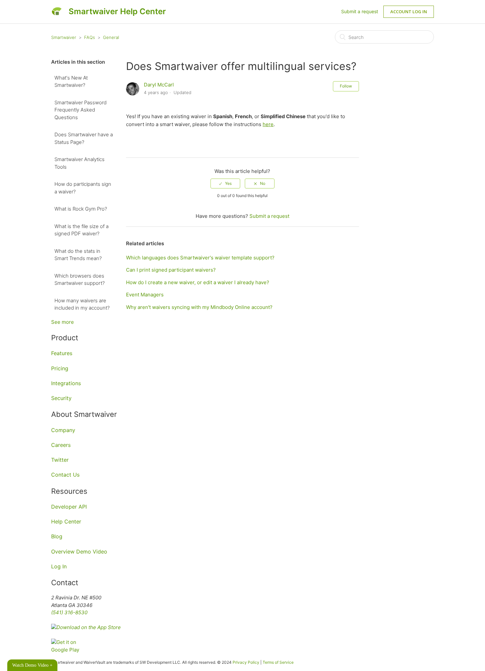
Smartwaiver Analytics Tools (79, 163)
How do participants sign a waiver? (82, 188)
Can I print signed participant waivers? (171, 270)
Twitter (60, 459)
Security (61, 398)
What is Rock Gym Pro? (80, 209)
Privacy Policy (246, 662)
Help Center (66, 521)
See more (62, 322)
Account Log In (408, 12)
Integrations (66, 383)
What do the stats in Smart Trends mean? (78, 255)
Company (63, 430)
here (268, 124)
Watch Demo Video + (32, 665)
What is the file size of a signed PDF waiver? (81, 230)
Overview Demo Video (79, 551)
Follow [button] (346, 86)
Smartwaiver (63, 37)
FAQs (89, 37)
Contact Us (65, 474)
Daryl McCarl (159, 85)
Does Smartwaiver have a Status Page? (83, 138)
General (111, 37)
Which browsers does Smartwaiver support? (79, 279)
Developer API (69, 506)
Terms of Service (278, 662)
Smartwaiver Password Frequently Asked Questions (80, 109)
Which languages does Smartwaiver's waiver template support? (200, 257)
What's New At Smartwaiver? (71, 81)
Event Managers (145, 294)
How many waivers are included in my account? (82, 304)
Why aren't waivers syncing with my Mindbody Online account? (199, 307)
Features (61, 353)
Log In (59, 566)
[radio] (225, 183)
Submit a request (359, 11)
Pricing (59, 368)
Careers (61, 445)
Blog (56, 536)
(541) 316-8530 (69, 612)
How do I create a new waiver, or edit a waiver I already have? (197, 282)
